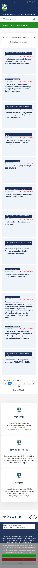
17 (19, 383)
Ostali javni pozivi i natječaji (12, 161)
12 (27, 380)
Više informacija (19, 563)
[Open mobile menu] (7, 19)
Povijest (19, 482)
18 (24, 383)
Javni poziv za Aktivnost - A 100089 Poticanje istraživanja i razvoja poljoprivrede (17, 142)
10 (18, 380)
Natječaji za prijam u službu (12, 79)
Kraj (19, 386)
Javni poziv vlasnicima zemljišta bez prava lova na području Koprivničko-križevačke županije (18, 115)
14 (5, 383)
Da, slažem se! (19, 556)
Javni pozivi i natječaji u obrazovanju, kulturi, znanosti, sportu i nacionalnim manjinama (16, 188)
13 (32, 380)
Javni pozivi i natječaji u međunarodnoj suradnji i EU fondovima (18, 243)
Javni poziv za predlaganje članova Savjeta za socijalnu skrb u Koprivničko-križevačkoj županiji (18, 61)
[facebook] (27, 2)
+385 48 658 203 (27, 540)
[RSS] (35, 2)
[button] (35, 517)
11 (22, 380)
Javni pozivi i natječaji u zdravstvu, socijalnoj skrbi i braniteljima (18, 53)
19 (29, 383)
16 (14, 383)
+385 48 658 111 (8, 2)
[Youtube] (30, 2)
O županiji (19, 416)
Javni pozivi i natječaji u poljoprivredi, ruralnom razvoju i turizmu (17, 107)
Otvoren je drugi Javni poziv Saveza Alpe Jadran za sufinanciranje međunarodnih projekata (18, 251)
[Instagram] (32, 2)
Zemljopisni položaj (19, 449)
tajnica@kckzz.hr (16, 542)
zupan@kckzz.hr (27, 542)
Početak (7, 380)
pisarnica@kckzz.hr (21, 2)
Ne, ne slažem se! (19, 560)
